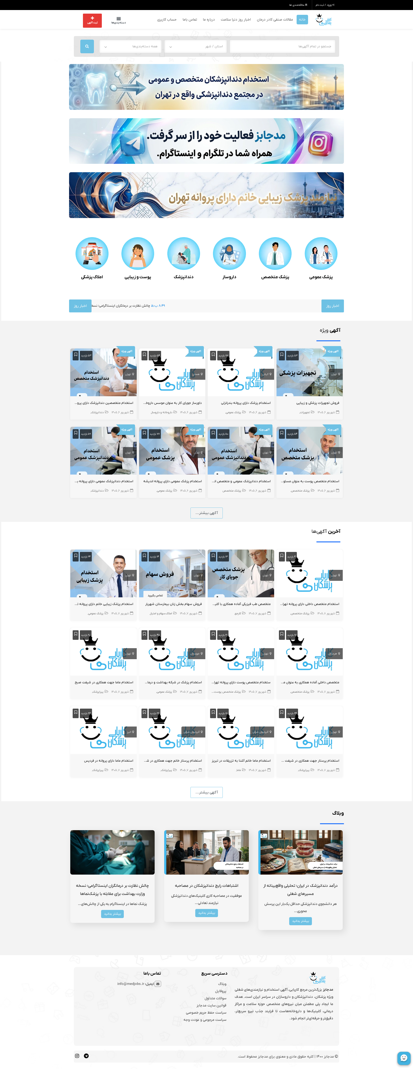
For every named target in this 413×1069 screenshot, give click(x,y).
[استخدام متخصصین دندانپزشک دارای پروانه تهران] (103, 372)
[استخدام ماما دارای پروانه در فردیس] (103, 730)
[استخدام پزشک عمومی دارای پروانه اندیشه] (172, 451)
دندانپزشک (184, 276)
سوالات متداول (215, 997)
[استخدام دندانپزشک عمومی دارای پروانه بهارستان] (103, 451)
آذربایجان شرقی (260, 731)
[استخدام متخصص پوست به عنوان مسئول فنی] (310, 451)
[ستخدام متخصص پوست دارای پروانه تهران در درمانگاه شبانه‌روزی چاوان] (241, 652)
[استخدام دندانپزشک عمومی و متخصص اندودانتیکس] (241, 451)
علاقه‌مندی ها (297, 5)
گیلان (265, 373)
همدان (196, 373)
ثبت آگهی (92, 22)
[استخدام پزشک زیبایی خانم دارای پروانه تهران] (103, 574)
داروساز (229, 276)
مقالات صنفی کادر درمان (275, 19)
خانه (302, 19)
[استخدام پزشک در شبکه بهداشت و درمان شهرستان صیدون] (172, 652)
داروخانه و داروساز (161, 412)
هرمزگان (332, 653)
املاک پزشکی (92, 276)
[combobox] (195, 46)
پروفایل (220, 990)
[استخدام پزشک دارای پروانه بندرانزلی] (241, 372)
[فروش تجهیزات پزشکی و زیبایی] (310, 372)
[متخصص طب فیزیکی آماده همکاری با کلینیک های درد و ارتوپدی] (241, 574)
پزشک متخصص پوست (227, 691)
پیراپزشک (97, 691)
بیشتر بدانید (300, 920)
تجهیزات (305, 412)
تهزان (197, 575)
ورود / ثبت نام (324, 5)
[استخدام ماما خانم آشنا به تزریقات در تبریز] (241, 730)
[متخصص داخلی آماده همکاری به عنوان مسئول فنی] (310, 652)
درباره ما (209, 19)
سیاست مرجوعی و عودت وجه (205, 1019)
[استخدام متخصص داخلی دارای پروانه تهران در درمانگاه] (310, 574)
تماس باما (190, 19)
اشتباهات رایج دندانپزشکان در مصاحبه (206, 885)
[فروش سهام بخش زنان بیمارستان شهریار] (172, 574)
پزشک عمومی (321, 276)
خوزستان (195, 653)
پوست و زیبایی (138, 276)
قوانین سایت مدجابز (211, 1004)
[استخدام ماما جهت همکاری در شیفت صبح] (103, 652)
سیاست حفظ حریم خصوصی (206, 1012)
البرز (129, 731)
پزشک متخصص (275, 276)
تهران (334, 373)
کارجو (238, 613)
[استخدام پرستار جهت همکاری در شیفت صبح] (310, 730)
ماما (239, 770)
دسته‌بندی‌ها (114, 22)
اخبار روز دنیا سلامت (236, 19)
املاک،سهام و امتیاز (161, 613)
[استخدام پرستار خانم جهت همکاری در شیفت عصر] (172, 730)
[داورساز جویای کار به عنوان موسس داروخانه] (172, 372)
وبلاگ (222, 983)
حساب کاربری (167, 19)
